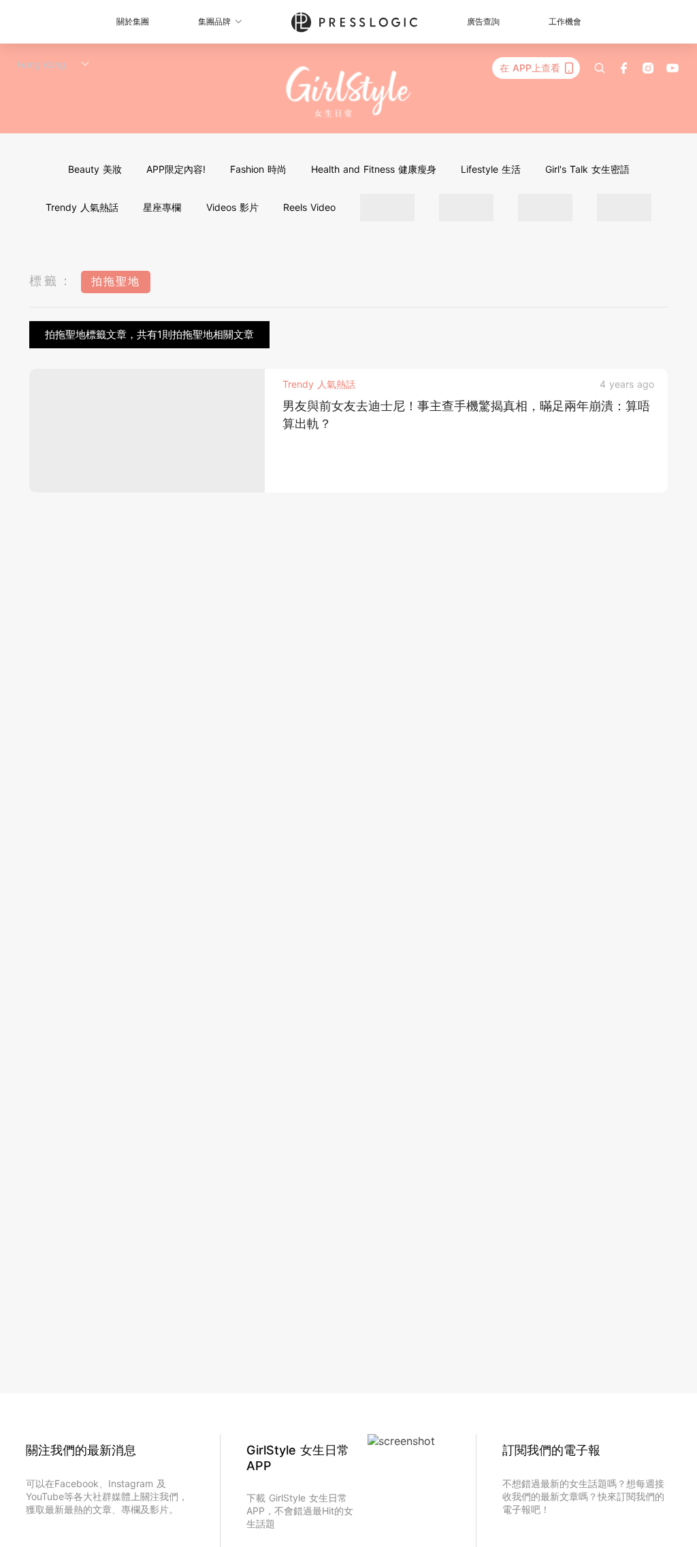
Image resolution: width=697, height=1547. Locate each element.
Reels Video (309, 207)
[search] (600, 68)
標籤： (51, 280)
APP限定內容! (176, 169)
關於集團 (132, 21)
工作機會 (565, 21)
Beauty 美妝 (95, 169)
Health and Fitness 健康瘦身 (373, 169)
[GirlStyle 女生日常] (349, 92)
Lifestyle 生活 (491, 169)
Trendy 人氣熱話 (82, 207)
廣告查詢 (483, 21)
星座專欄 (162, 207)
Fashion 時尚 (258, 169)
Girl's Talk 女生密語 (587, 169)
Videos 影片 (232, 207)
